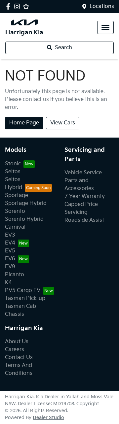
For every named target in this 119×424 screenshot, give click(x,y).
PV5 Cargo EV (22, 290)
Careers (14, 349)
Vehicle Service (83, 173)
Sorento (15, 211)
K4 (8, 282)
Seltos (12, 172)
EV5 (10, 251)
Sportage (16, 195)
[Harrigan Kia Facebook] (9, 6)
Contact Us (19, 357)
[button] (105, 27)
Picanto (14, 275)
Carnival (15, 227)
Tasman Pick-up (25, 298)
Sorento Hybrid (24, 219)
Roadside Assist (84, 220)
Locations (102, 6)
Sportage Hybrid (26, 203)
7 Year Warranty (84, 196)
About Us (16, 342)
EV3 (10, 235)
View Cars (62, 123)
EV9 (10, 267)
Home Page (24, 123)
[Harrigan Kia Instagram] (18, 6)
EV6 (10, 259)
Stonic (13, 164)
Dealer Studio (48, 417)
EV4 (10, 243)
